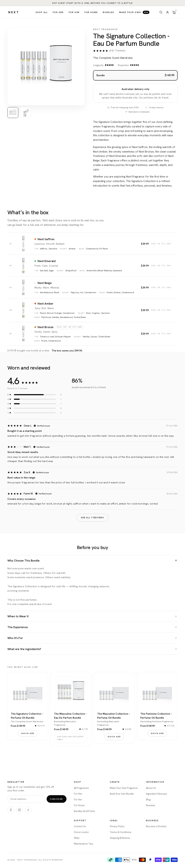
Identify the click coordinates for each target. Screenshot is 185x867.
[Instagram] (19, 809)
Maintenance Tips (83, 843)
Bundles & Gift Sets (84, 811)
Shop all (42, 12)
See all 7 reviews (92, 517)
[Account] (167, 12)
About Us (151, 788)
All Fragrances (81, 788)
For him (74, 12)
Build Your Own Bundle (122, 793)
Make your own (133, 12)
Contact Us (80, 826)
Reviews (150, 805)
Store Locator (81, 832)
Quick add (27, 733)
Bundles (108, 12)
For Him (78, 793)
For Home (79, 805)
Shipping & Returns (120, 837)
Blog (148, 799)
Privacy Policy (117, 826)
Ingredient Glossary (156, 793)
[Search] (161, 12)
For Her (78, 799)
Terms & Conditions (120, 832)
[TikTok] (28, 809)
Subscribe (56, 799)
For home (91, 12)
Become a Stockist (156, 826)
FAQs (76, 837)
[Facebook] (10, 809)
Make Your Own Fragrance (124, 788)
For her (58, 12)
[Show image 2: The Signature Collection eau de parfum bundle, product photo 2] (25, 112)
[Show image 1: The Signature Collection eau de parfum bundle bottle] (12, 112)
